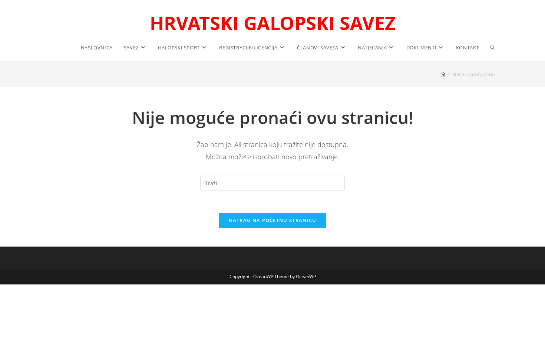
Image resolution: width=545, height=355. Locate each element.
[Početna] (442, 74)
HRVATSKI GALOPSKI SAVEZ (273, 23)
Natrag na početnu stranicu (273, 220)
